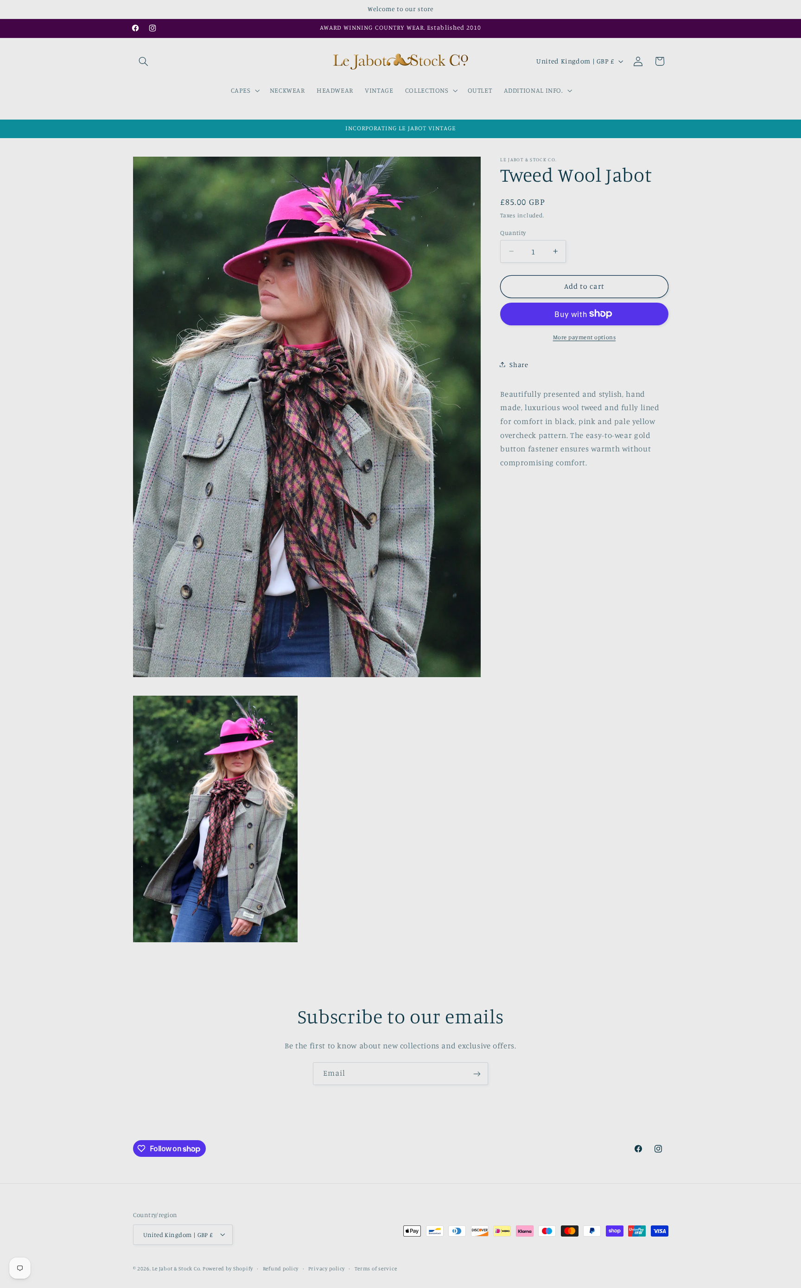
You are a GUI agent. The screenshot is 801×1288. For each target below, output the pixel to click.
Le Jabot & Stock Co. (177, 1268)
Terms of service (376, 1268)
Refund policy (281, 1268)
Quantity (513, 232)
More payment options (584, 336)
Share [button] (518, 364)
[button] (143, 61)
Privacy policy (326, 1268)
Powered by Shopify (228, 1268)
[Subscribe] (477, 1073)
